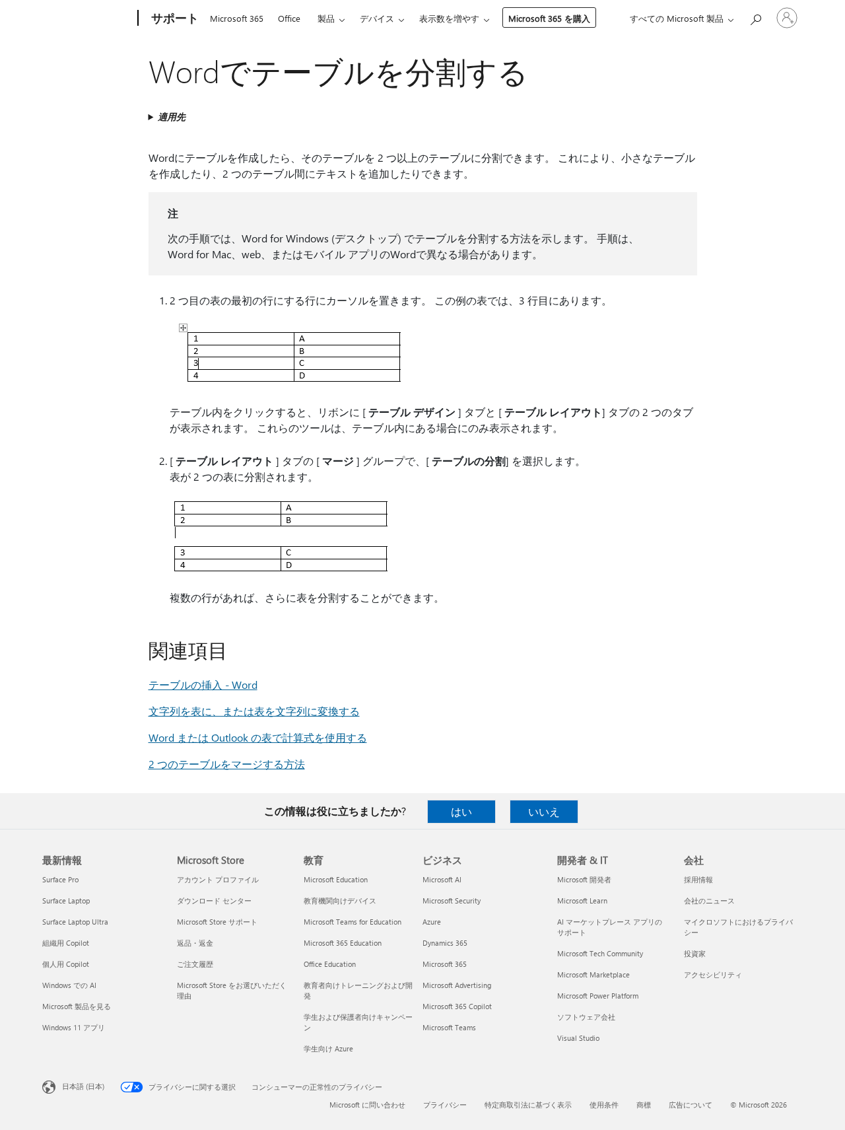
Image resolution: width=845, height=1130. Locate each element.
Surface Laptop (66, 900)
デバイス (377, 18)
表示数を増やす (449, 18)
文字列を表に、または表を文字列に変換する (254, 711)
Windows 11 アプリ (73, 1027)
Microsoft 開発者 (584, 879)
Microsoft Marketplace (593, 974)
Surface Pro (60, 879)
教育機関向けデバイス (340, 900)
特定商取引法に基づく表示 (528, 1105)
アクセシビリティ (713, 974)
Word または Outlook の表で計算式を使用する (258, 737)
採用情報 (698, 879)
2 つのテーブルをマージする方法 (227, 764)
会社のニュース (709, 900)
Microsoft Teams (449, 1027)
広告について (690, 1105)
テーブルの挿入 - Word (203, 684)
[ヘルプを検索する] (755, 17)
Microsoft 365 (236, 18)
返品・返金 (195, 943)
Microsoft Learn (582, 900)
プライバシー (445, 1105)
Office (289, 18)
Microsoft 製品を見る (76, 1006)
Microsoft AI (441, 879)
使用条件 (604, 1105)
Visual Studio (578, 1038)
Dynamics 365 (444, 943)
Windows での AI (69, 985)
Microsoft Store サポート (217, 922)
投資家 (695, 953)
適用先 (172, 116)
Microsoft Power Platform (597, 996)
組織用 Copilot (65, 943)
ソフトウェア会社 (586, 1017)
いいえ (544, 811)
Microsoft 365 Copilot (457, 1006)
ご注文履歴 (195, 964)
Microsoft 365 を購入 (549, 18)
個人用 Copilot (65, 964)
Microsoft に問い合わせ (367, 1105)
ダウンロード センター (214, 900)
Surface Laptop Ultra (75, 922)
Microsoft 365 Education (343, 943)
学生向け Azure (328, 1048)
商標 (643, 1105)
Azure (431, 922)
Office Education (330, 964)
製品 (326, 18)
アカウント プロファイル (218, 879)
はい (461, 811)
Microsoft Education (336, 879)
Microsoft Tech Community (600, 953)
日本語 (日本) (83, 1086)
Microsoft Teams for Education (352, 922)
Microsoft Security (451, 900)
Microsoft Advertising (456, 985)
